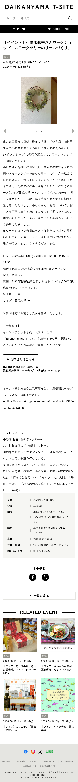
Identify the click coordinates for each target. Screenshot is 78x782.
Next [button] (74, 131)
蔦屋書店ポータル (29, 766)
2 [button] (42, 131)
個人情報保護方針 (67, 761)
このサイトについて (49, 761)
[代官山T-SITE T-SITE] (39, 6)
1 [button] (36, 131)
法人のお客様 (20, 761)
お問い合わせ (6, 761)
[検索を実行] (69, 19)
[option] (39, 100)
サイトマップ (33, 761)
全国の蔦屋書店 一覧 (47, 766)
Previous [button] (3, 131)
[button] (19, 29)
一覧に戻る (41, 595)
